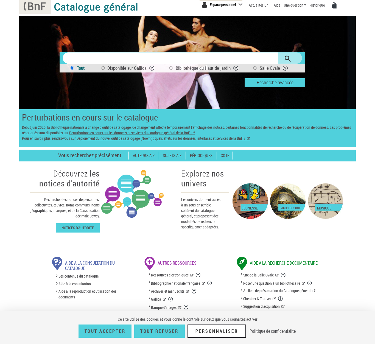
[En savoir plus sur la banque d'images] (186, 307)
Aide (277, 5)
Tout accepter (105, 331)
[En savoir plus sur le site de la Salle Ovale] (283, 275)
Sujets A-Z (172, 155)
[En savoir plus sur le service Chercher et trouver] (280, 298)
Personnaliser (216, 331)
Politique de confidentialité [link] (273, 331)
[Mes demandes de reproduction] (334, 5)
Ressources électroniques (170, 275)
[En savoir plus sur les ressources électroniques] (198, 275)
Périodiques (201, 155)
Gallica (156, 299)
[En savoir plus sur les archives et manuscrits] (194, 291)
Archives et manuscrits (167, 291)
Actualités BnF (260, 5)
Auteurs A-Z (144, 155)
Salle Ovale (270, 68)
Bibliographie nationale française (175, 283)
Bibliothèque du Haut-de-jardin (203, 68)
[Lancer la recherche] (287, 58)
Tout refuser (159, 331)
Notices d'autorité (77, 227)
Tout (81, 68)
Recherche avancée (275, 82)
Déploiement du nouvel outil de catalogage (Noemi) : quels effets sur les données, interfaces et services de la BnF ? (161, 138)
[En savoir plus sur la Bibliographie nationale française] (209, 283)
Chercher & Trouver (257, 298)
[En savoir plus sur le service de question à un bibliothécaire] (309, 283)
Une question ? (295, 5)
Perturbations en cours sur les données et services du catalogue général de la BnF (129, 132)
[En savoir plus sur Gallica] (170, 299)
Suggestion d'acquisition (261, 306)
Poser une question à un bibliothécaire (271, 283)
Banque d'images (164, 307)
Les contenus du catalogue (78, 276)
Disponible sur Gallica (127, 68)
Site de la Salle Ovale (258, 275)
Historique (317, 5)
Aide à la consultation (74, 283)
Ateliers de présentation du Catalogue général (276, 290)
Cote (225, 155)
